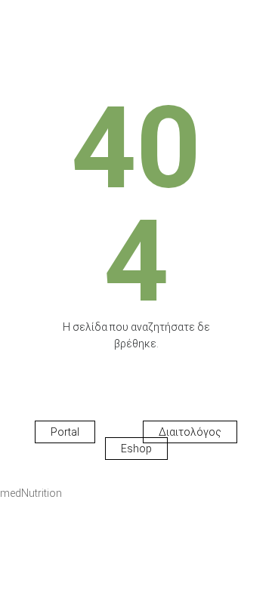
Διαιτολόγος (190, 432)
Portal (65, 432)
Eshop (136, 449)
